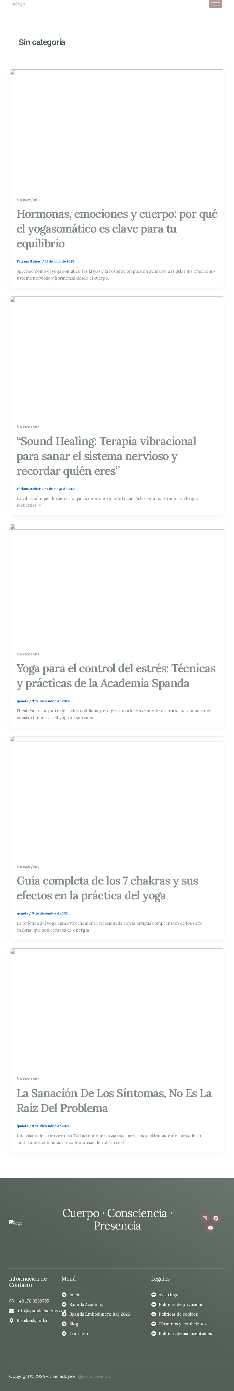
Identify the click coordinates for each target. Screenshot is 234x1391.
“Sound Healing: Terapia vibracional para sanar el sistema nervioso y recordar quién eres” (106, 456)
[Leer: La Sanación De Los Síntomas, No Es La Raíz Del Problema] (117, 1008)
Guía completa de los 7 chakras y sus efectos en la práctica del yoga (107, 888)
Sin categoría (28, 199)
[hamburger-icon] (215, 4)
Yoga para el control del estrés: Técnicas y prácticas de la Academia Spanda (116, 675)
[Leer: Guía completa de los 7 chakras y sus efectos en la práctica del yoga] (117, 796)
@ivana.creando (94, 1376)
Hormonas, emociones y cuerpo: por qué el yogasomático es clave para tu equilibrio (117, 228)
